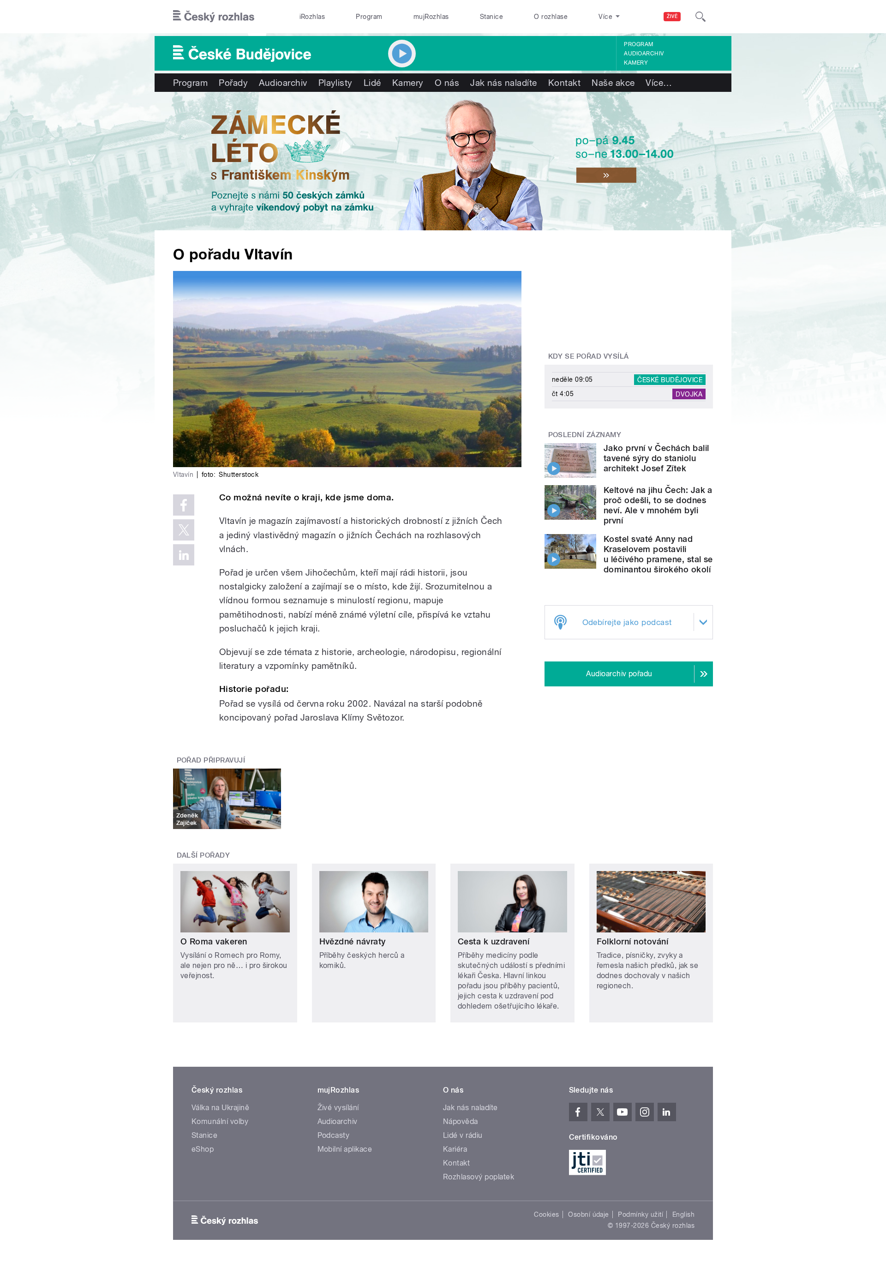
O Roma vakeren (213, 941)
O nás (447, 83)
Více (659, 83)
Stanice (491, 16)
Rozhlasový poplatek (478, 1176)
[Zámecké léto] (443, 161)
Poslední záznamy (585, 435)
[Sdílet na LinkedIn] (183, 554)
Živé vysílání (338, 1107)
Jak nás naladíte (503, 83)
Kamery (636, 63)
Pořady (233, 83)
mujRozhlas (431, 16)
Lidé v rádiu (463, 1135)
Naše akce (613, 83)
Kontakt (564, 83)
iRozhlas (312, 16)
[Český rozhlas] (213, 16)
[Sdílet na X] (183, 530)
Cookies (546, 1214)
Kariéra (455, 1149)
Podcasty (333, 1135)
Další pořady (203, 855)
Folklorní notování (633, 941)
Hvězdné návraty (352, 941)
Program (369, 16)
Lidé (372, 83)
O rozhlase (551, 16)
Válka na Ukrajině (220, 1107)
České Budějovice (669, 379)
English (683, 1214)
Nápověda (460, 1121)
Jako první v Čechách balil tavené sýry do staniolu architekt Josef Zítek (656, 458)
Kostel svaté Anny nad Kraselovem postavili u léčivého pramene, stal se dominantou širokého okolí (658, 554)
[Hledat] (700, 16)
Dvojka (689, 393)
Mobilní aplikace (344, 1149)
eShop (203, 1149)
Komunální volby (220, 1121)
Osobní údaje (588, 1214)
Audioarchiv (644, 53)
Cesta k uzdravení (493, 941)
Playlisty (335, 83)
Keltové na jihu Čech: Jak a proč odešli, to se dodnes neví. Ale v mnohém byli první (658, 505)
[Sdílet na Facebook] (183, 505)
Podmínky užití (640, 1214)
